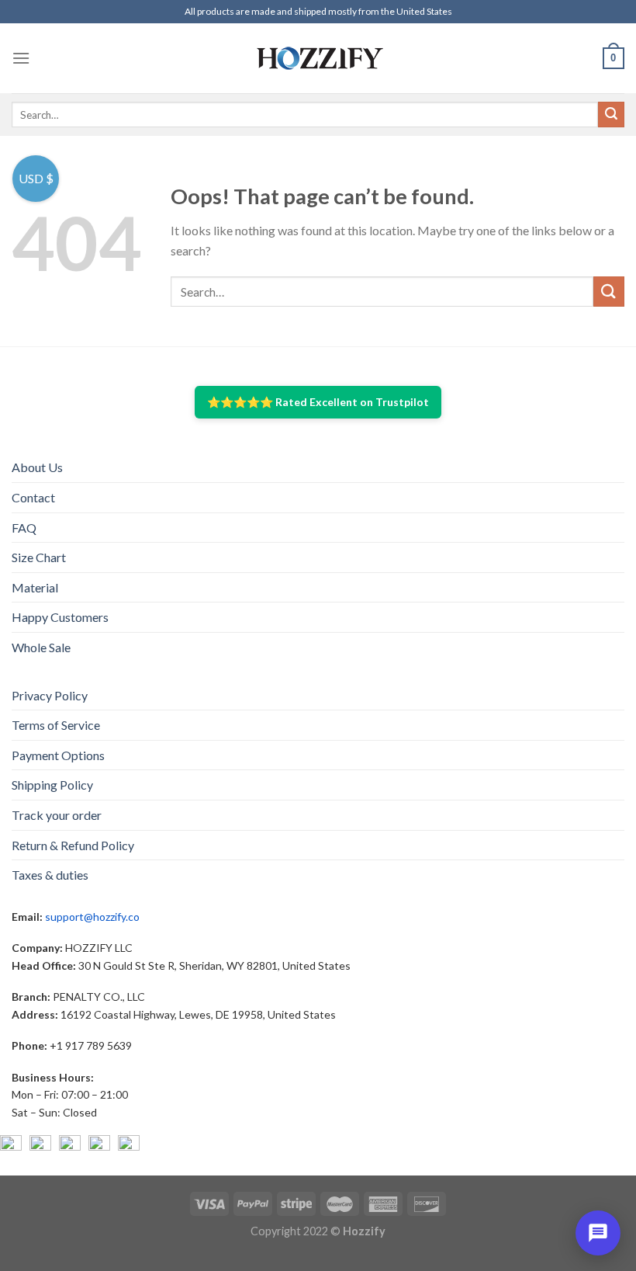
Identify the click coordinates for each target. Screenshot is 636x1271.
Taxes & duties (50, 874)
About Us (37, 467)
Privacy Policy (50, 695)
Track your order (57, 814)
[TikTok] (129, 1146)
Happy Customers (60, 616)
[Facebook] (11, 1146)
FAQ (24, 527)
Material (35, 587)
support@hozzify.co (92, 916)
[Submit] (611, 115)
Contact (33, 497)
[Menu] (21, 58)
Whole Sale (41, 647)
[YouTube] (70, 1146)
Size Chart (39, 557)
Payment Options (58, 755)
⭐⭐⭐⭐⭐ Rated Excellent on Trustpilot (318, 401)
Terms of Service (56, 724)
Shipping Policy (52, 784)
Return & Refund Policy (73, 845)
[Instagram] (40, 1146)
